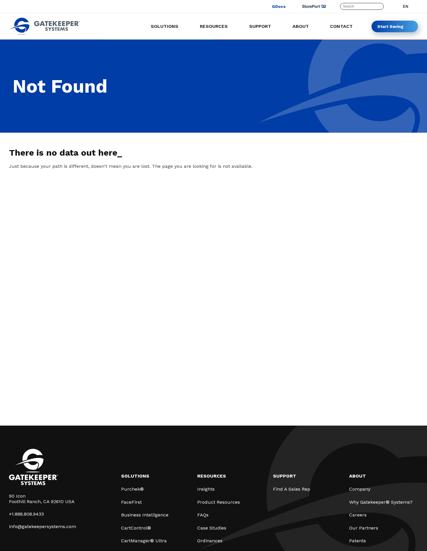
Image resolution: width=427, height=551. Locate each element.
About (357, 476)
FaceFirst (131, 502)
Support (284, 476)
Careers (358, 515)
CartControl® (136, 528)
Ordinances (210, 540)
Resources (211, 476)
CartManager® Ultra (144, 540)
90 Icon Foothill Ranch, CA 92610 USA (42, 498)
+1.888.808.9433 (26, 514)
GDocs (279, 6)
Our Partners (363, 528)
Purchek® (132, 489)
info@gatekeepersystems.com (42, 526)
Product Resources (218, 502)
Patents (357, 540)
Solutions (135, 476)
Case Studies (211, 528)
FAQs (203, 515)
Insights (206, 489)
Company (359, 489)
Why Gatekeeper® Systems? (380, 502)
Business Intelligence (144, 515)
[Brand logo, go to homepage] (44, 33)
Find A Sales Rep (291, 489)
